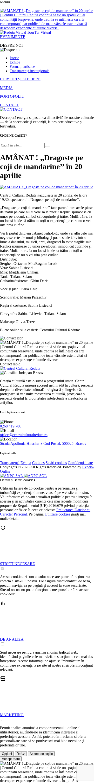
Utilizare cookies (57, 514)
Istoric (14, 58)
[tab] (47, 548)
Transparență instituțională (29, 71)
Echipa (15, 62)
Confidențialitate (80, 463)
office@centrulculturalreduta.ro (23, 435)
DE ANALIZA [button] (12, 639)
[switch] (2, 568)
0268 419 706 (10, 426)
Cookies (38, 463)
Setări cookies (56, 463)
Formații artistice (22, 66)
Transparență (10, 463)
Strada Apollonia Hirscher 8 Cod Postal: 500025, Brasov (43, 443)
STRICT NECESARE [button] (17, 564)
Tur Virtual (42, 32)
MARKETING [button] (12, 715)
